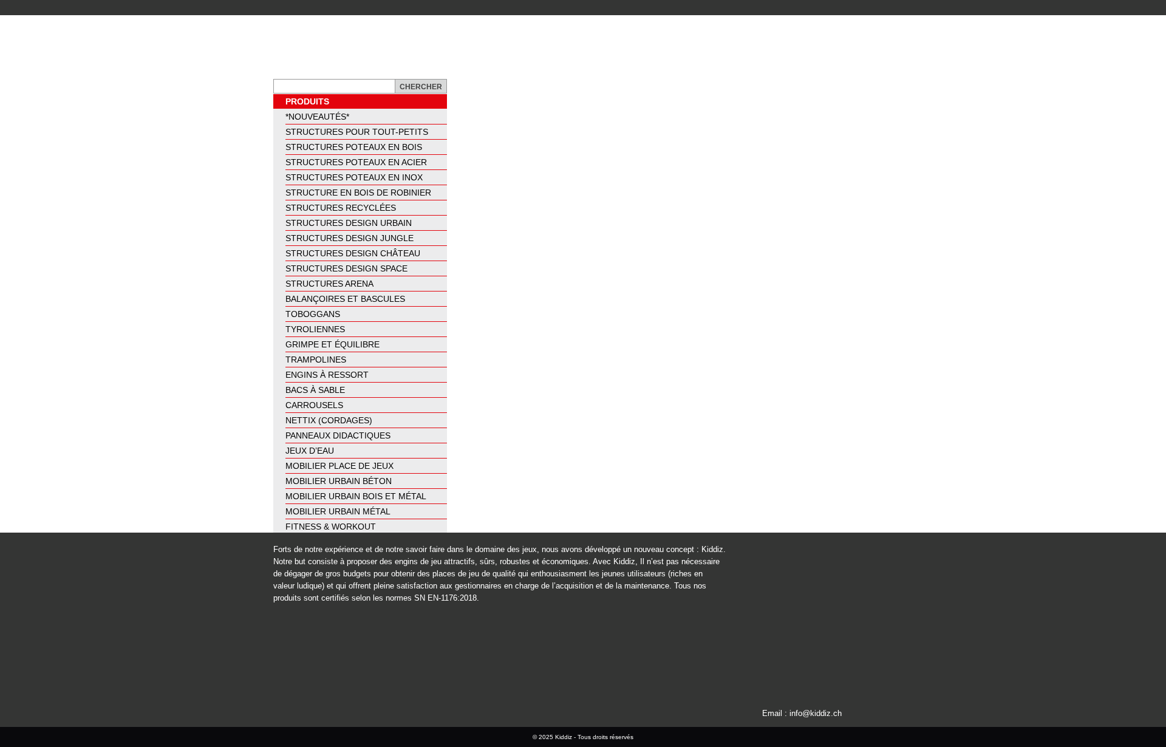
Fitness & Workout (330, 526)
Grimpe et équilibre (332, 344)
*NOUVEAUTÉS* (317, 116)
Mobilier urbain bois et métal (355, 496)
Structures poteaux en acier (356, 162)
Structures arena (329, 283)
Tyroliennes (315, 329)
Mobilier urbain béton (338, 481)
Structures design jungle (349, 238)
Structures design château (352, 253)
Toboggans (312, 314)
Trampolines (315, 359)
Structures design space (346, 268)
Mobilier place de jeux (339, 466)
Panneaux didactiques (337, 435)
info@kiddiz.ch (815, 713)
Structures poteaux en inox (354, 177)
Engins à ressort (327, 375)
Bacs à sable (315, 390)
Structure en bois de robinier (358, 192)
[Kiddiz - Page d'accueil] (342, 47)
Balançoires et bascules (345, 299)
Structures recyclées (340, 208)
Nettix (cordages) (328, 420)
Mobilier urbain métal (337, 511)
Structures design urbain (348, 223)
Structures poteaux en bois (353, 147)
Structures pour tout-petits (356, 132)
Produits (307, 101)
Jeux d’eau (309, 450)
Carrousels (314, 405)
